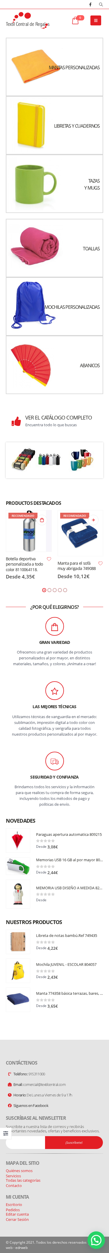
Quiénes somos (19, 1170)
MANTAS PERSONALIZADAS (74, 67)
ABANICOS (90, 365)
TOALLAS (91, 248)
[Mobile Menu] (95, 20)
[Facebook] (90, 4)
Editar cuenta (17, 1214)
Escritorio (14, 1204)
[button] (44, 590)
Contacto (14, 1185)
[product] (18, 840)
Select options (42, 520)
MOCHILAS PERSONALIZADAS (72, 307)
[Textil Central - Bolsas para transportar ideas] (27, 20)
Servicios (13, 1176)
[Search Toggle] (101, 4)
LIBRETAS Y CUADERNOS (77, 126)
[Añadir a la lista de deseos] (48, 558)
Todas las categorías (23, 1180)
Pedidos (13, 1209)
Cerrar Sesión (17, 1219)
